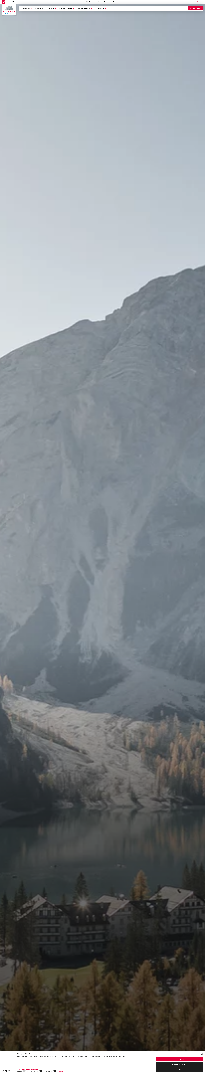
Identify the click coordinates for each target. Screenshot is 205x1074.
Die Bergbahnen (38, 8)
